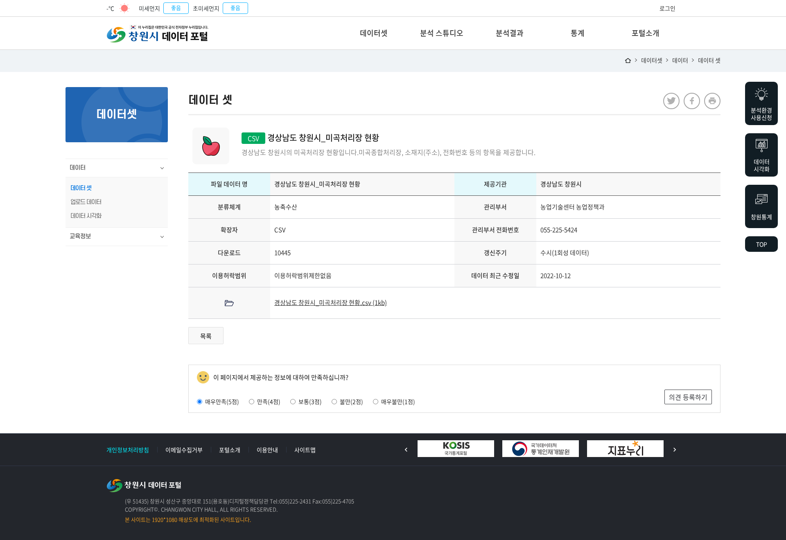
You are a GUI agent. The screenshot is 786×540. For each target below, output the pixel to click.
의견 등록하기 (688, 397)
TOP (761, 244)
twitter (671, 101)
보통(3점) (310, 401)
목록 (206, 336)
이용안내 (267, 450)
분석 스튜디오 (441, 32)
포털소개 (646, 32)
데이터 (680, 60)
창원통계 (761, 217)
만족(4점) (268, 401)
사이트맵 (305, 450)
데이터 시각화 (85, 216)
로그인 (667, 8)
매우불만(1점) (398, 401)
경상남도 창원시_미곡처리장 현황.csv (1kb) (330, 302)
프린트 (712, 101)
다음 (675, 450)
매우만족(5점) (222, 401)
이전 (406, 450)
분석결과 (510, 32)
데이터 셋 (709, 60)
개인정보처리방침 (127, 450)
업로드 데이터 (85, 202)
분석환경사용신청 (761, 113)
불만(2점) (351, 401)
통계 (578, 32)
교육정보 (80, 236)
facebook (692, 101)
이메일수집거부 (184, 450)
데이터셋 (374, 32)
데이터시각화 (762, 165)
